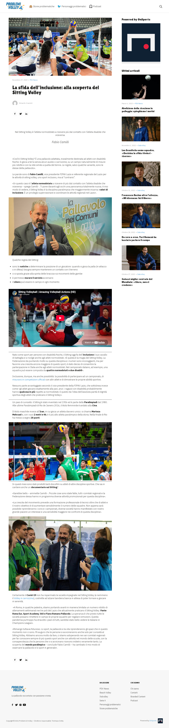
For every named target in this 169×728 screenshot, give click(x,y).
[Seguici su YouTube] (24, 704)
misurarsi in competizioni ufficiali (28, 379)
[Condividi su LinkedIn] (26, 114)
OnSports (153, 721)
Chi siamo (135, 688)
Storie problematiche (43, 6)
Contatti (134, 692)
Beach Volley (105, 692)
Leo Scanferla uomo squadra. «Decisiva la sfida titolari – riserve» (138, 153)
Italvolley (104, 696)
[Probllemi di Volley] (15, 6)
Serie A (103, 700)
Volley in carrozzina (24, 598)
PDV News (104, 688)
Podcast (97, 6)
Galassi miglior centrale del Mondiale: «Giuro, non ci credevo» (137, 282)
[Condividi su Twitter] (21, 114)
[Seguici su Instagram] (20, 704)
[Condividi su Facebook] (15, 114)
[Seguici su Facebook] (12, 704)
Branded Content (138, 696)
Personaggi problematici (73, 6)
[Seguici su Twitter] (16, 704)
